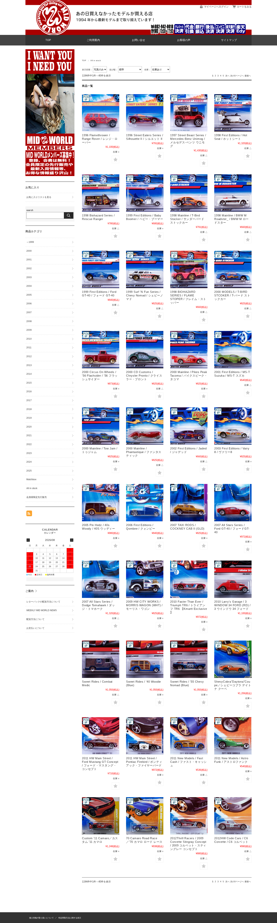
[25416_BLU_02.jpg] (233, 269)
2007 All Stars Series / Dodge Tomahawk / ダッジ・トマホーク (98, 605)
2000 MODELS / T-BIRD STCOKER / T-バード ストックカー (232, 295)
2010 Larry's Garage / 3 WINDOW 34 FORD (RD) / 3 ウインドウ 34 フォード (232, 605)
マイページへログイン (216, 6)
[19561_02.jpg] (233, 193)
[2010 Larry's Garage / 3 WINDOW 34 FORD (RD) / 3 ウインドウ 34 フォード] (233, 579)
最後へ (248, 76)
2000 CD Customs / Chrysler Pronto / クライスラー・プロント (144, 375)
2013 (29, 365)
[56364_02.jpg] (233, 426)
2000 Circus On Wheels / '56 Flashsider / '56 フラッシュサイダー (100, 375)
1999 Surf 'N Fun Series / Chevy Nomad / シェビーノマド (144, 295)
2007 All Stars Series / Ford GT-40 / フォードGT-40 (231, 528)
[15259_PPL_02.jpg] (144, 113)
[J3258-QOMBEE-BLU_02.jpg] (144, 502)
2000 (29, 251)
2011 (28, 347)
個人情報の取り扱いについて (41, 918)
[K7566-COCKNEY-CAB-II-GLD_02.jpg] (188, 502)
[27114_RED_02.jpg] (188, 349)
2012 (29, 356)
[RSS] (29, 514)
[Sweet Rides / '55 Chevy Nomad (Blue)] (188, 659)
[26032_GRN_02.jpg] (144, 349)
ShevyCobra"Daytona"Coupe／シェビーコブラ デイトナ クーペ (232, 685)
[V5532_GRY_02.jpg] (233, 816)
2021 (29, 435)
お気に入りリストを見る (38, 197)
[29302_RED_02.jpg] (144, 426)
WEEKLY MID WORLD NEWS (41, 610)
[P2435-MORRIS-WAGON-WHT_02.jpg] (144, 579)
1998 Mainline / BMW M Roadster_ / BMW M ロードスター (231, 219)
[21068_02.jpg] (100, 269)
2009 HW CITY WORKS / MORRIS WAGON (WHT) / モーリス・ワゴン (144, 605)
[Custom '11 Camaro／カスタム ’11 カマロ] (100, 816)
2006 (29, 303)
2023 (29, 453)
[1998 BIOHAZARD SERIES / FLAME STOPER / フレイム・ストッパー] (188, 269)
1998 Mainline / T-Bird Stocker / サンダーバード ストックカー (187, 219)
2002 (29, 268)
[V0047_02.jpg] (233, 736)
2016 (29, 391)
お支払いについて (35, 628)
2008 (29, 321)
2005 (29, 295)
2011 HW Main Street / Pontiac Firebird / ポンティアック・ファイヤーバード (144, 762)
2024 (29, 462)
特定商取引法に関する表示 (69, 918)
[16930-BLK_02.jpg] (188, 113)
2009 (29, 330)
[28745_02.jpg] (233, 349)
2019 (29, 418)
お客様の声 (183, 40)
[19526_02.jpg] (188, 193)
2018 (29, 409)
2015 (29, 383)
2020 (29, 426)
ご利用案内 (93, 40)
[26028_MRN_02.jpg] (100, 349)
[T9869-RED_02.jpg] (100, 736)
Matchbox (31, 479)
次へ (227, 76)
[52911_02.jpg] (188, 426)
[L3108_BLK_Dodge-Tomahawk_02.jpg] (100, 579)
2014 (29, 374)
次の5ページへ (237, 76)
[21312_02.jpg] (144, 269)
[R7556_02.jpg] (188, 579)
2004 (29, 286)
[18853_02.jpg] (144, 193)
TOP (48, 40)
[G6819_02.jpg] (100, 502)
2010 (29, 339)
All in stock (31, 488)
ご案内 (29, 590)
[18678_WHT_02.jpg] (233, 113)
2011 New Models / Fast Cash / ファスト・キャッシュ (188, 762)
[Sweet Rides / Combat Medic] (100, 659)
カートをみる (244, 6)
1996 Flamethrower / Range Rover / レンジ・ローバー (99, 139)
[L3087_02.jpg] (233, 502)
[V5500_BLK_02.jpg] (188, 816)
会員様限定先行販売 (36, 497)
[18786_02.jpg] (100, 193)
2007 (29, 312)
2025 (29, 470)
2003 (29, 277)
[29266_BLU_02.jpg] (100, 426)
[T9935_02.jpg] (188, 736)
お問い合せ (138, 40)
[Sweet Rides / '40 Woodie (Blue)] (144, 659)
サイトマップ (229, 40)
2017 (29, 400)
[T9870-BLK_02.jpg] (144, 736)
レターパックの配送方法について (43, 601)
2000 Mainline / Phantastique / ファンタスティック (143, 452)
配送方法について (35, 619)
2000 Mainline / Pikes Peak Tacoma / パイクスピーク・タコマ (188, 375)
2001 (29, 259)
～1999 (30, 242)
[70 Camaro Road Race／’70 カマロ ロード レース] (144, 816)
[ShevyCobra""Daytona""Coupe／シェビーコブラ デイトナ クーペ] (233, 659)
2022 (29, 444)
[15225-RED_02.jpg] (100, 113)
